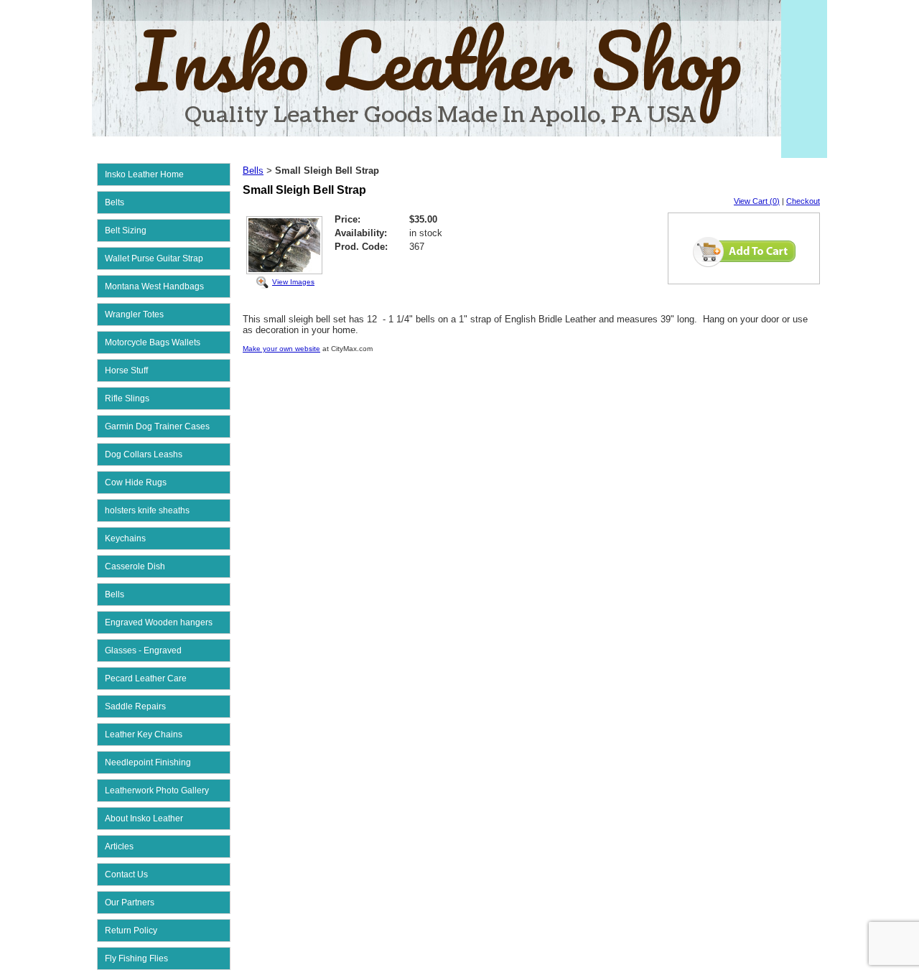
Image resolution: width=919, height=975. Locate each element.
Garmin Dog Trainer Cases (157, 426)
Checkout (803, 201)
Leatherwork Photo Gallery (157, 790)
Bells (114, 594)
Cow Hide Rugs (136, 482)
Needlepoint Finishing (148, 762)
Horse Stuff (126, 370)
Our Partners (129, 902)
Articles (119, 846)
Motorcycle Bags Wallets (152, 342)
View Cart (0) (757, 201)
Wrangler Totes (134, 314)
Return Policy (131, 930)
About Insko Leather (144, 818)
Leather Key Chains (143, 734)
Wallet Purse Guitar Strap (154, 258)
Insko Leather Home (144, 174)
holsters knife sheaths (147, 510)
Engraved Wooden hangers (159, 622)
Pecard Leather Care (146, 678)
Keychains (125, 538)
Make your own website (281, 349)
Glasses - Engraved (143, 650)
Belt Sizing (125, 230)
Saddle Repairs (135, 706)
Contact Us (126, 874)
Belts (114, 202)
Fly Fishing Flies (136, 958)
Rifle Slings (127, 398)
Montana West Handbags (154, 286)
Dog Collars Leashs (143, 454)
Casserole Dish (135, 566)
